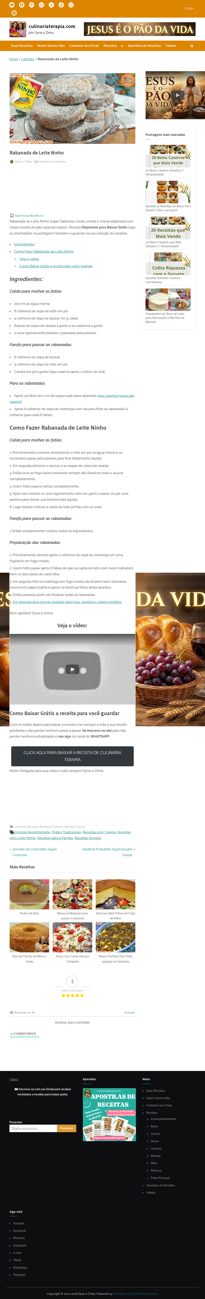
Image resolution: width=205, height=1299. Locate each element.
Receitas (110, 46)
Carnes (155, 1133)
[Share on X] (13, 201)
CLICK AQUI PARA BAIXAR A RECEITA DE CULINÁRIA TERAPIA (72, 756)
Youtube (18, 1223)
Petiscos (156, 1170)
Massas (156, 1155)
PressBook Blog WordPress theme (135, 1293)
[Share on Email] (13, 193)
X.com (17, 1252)
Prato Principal (160, 1178)
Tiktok (17, 1260)
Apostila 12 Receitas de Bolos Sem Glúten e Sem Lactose (168, 208)
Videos (13, 1079)
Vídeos (171, 46)
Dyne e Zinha (23, 161)
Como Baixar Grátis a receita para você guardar (56, 266)
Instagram (19, 1245)
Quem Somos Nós (51, 46)
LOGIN (188, 8)
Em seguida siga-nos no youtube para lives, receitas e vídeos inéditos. (67, 602)
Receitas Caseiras (51, 826)
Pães (154, 1163)
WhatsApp (20, 1267)
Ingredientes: (24, 244)
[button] (26, 215)
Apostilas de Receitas (144, 46)
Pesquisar (15, 1122)
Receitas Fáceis (74, 826)
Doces (155, 1141)
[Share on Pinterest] (13, 171)
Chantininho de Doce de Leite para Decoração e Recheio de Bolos (165, 317)
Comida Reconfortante (32, 832)
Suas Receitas (22, 46)
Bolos (154, 1126)
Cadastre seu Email (84, 46)
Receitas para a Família (55, 838)
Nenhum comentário (52, 162)
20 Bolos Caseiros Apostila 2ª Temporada (165, 172)
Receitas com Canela (99, 832)
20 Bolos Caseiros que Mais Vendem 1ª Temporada (163, 244)
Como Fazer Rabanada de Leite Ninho (43, 251)
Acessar (129, 1012)
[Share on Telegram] (13, 179)
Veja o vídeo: (29, 259)
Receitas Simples (87, 838)
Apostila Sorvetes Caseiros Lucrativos (163, 280)
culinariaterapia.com (52, 26)
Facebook (19, 1230)
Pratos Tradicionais (66, 832)
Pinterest (19, 1238)
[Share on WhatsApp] (13, 186)
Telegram (19, 1274)
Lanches (27, 59)
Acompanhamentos (163, 1119)
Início (13, 59)
